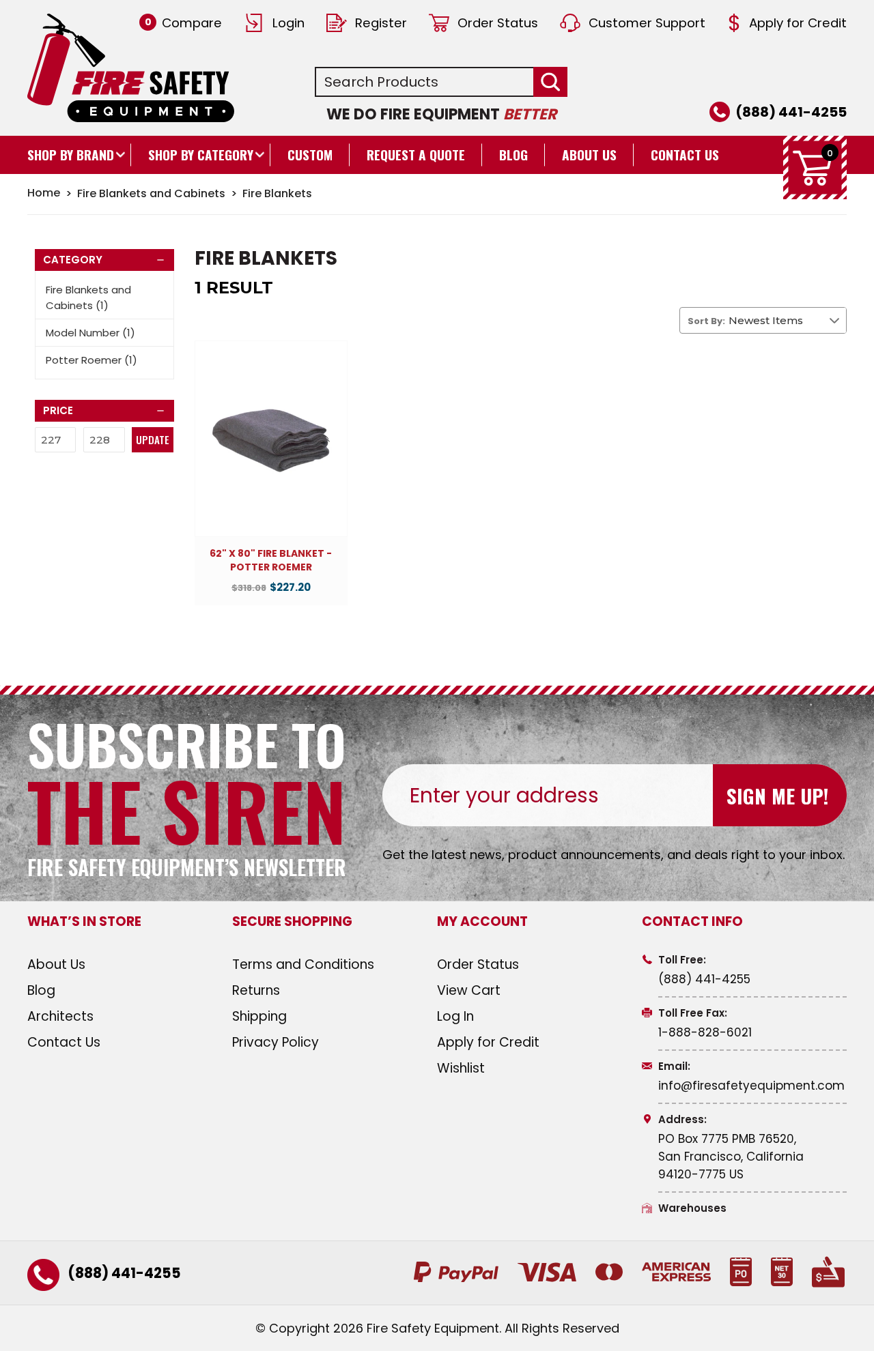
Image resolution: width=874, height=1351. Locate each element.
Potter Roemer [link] (91, 360)
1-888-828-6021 (705, 1032)
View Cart (469, 990)
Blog (513, 154)
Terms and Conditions (303, 964)
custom (310, 154)
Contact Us (685, 154)
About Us (589, 154)
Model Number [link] (90, 332)
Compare (183, 22)
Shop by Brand (70, 154)
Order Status (497, 22)
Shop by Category (200, 154)
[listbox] (787, 320)
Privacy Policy (275, 1042)
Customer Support (647, 22)
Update (152, 439)
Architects (60, 1016)
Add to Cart (271, 451)
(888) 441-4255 (791, 111)
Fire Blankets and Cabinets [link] (88, 297)
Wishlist (461, 1068)
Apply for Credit (798, 22)
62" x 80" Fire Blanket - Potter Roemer (271, 560)
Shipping (259, 1016)
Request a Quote (416, 154)
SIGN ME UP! (777, 795)
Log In (455, 1016)
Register (381, 22)
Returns (256, 990)
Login (288, 22)
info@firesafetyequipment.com (751, 1085)
